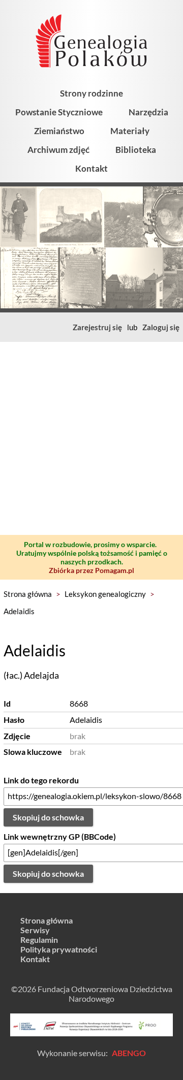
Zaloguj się (160, 327)
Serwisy (35, 930)
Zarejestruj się (97, 327)
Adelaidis (19, 611)
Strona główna (28, 593)
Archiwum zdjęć (58, 149)
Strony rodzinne (91, 93)
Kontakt (91, 168)
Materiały (129, 130)
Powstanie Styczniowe (59, 112)
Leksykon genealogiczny (105, 593)
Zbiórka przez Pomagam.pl (91, 570)
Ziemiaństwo (59, 130)
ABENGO (129, 1053)
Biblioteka (135, 149)
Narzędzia (148, 112)
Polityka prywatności (58, 949)
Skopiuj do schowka (48, 817)
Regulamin (39, 939)
